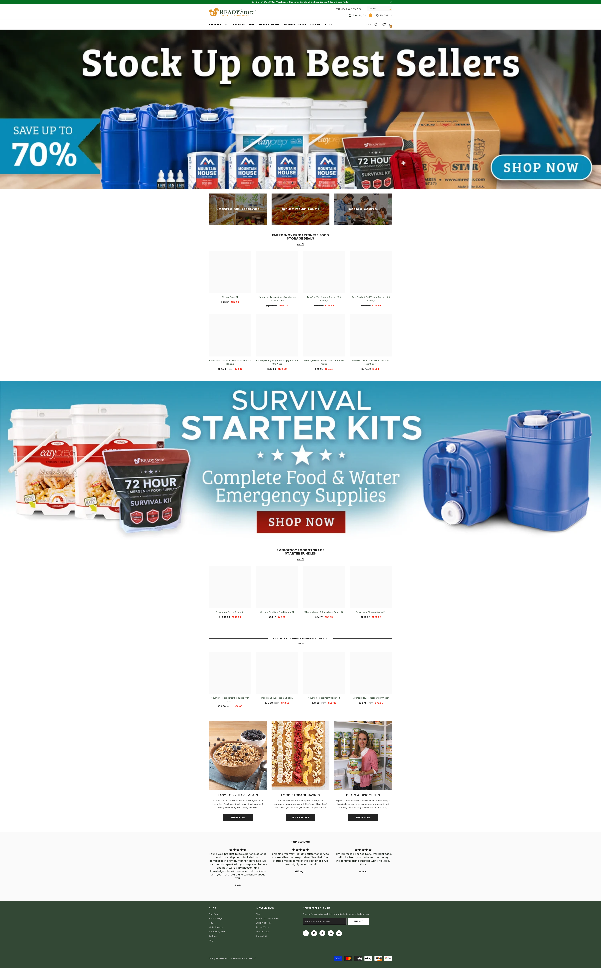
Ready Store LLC (248, 957)
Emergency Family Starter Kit (230, 611)
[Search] (379, 8)
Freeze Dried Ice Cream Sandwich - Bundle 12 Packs (230, 362)
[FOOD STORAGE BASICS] (300, 755)
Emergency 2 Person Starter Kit (371, 611)
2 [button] (288, 182)
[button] (2, 109)
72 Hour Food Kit (230, 296)
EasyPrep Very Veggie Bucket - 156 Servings (324, 298)
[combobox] (377, 8)
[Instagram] (314, 933)
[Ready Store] (300, 459)
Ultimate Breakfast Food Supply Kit (277, 611)
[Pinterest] (322, 933)
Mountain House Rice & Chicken (277, 697)
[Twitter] (339, 933)
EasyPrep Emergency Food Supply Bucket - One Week (277, 362)
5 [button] (300, 182)
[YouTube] (331, 933)
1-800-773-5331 (354, 9)
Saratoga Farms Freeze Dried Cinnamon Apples (324, 362)
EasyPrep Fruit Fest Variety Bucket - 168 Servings (371, 298)
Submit (358, 920)
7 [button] (309, 182)
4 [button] (296, 182)
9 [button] (317, 182)
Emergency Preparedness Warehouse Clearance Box (277, 298)
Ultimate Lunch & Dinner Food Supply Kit (323, 611)
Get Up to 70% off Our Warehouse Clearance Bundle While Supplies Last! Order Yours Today (300, 1)
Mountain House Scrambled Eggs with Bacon (230, 699)
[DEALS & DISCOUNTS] (363, 755)
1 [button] (284, 182)
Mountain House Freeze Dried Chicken (371, 697)
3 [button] (292, 182)
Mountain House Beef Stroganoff (324, 697)
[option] (300, 109)
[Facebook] (306, 933)
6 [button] (305, 182)
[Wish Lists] (384, 24)
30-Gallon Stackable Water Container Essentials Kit (371, 362)
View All (300, 243)
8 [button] (313, 182)
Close (390, 2)
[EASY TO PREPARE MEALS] (238, 755)
